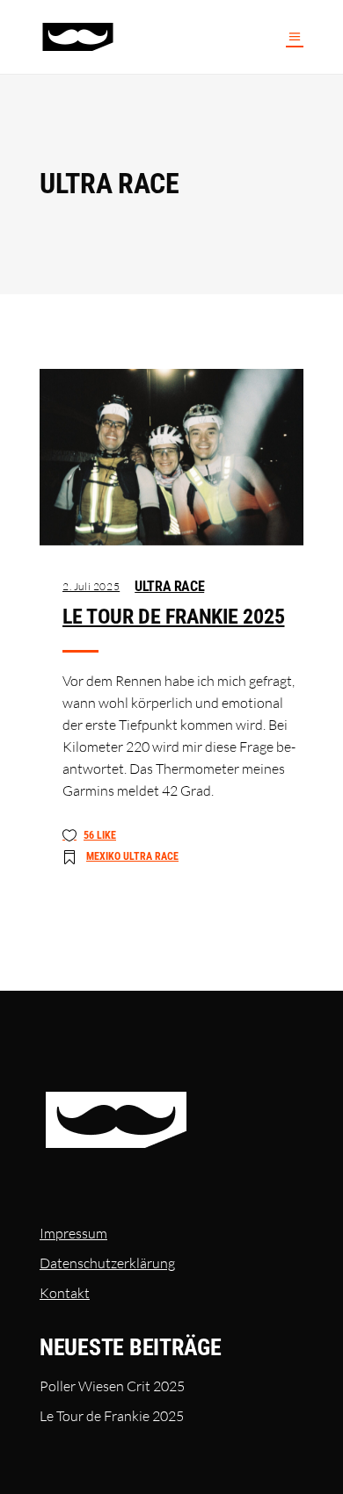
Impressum (73, 1233)
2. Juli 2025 (91, 586)
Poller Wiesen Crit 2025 (112, 1386)
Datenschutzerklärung (107, 1263)
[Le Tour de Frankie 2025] (171, 457)
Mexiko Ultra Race (132, 856)
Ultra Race (169, 586)
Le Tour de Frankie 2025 (173, 616)
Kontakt (65, 1293)
